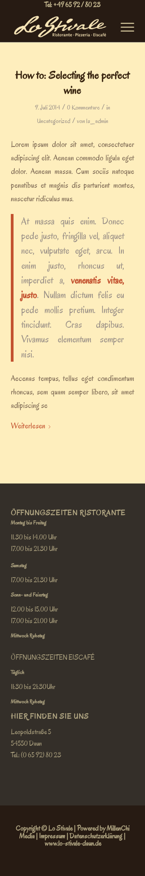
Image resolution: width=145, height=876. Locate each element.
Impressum (52, 836)
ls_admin (97, 121)
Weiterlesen (28, 426)
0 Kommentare (83, 107)
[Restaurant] (60, 26)
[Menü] (123, 26)
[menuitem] (123, 26)
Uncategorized (53, 121)
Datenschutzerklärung (96, 836)
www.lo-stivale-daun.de (73, 843)
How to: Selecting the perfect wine (72, 82)
